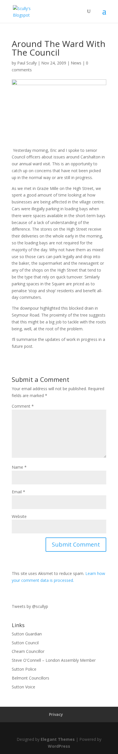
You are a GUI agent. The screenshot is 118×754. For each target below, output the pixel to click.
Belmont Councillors (30, 678)
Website (19, 516)
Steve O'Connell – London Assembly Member (54, 660)
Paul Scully (27, 63)
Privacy (56, 714)
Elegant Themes (58, 739)
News (76, 63)
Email (18, 491)
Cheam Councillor (28, 651)
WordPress (59, 746)
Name (19, 467)
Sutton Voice (23, 687)
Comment (23, 406)
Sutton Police (24, 669)
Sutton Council (25, 642)
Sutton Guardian (27, 634)
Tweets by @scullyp (30, 606)
